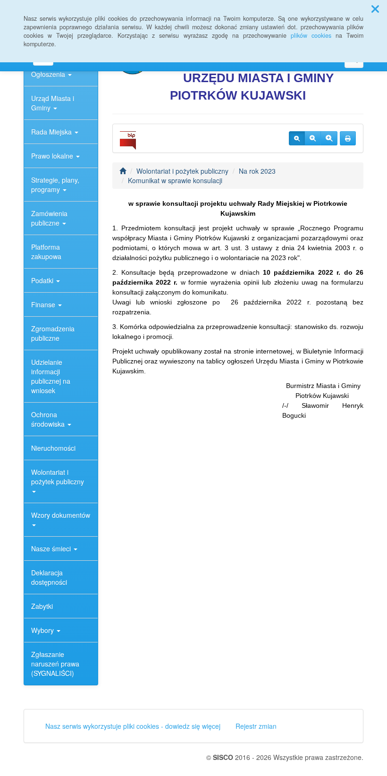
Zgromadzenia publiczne (53, 333)
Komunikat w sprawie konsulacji (175, 180)
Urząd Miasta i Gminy (52, 102)
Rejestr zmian (256, 726)
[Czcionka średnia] (312, 138)
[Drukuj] (348, 138)
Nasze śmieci (52, 548)
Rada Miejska (52, 131)
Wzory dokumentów (60, 515)
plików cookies (311, 35)
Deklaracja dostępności (49, 577)
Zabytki (42, 606)
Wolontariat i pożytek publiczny (57, 476)
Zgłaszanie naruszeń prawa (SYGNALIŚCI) (55, 663)
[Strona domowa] (122, 171)
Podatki (43, 280)
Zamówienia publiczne (49, 218)
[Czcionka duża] (328, 138)
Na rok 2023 (257, 171)
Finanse (44, 304)
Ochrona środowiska (49, 419)
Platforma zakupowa (46, 251)
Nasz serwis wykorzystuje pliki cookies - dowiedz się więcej (132, 726)
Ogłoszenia (49, 74)
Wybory (43, 630)
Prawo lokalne (53, 155)
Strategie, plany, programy (55, 184)
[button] (375, 8)
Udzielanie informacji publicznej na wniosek (50, 376)
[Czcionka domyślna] (297, 138)
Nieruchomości (53, 448)
